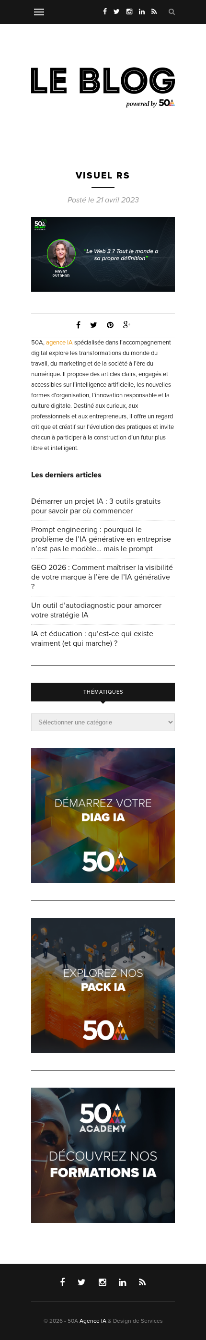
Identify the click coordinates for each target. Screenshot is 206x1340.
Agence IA (93, 1320)
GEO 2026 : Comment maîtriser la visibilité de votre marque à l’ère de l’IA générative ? (102, 577)
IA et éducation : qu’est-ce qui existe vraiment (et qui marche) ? (92, 638)
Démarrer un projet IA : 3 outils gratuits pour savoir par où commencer (95, 506)
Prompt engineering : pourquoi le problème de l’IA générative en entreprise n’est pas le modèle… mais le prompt (101, 539)
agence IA (59, 342)
